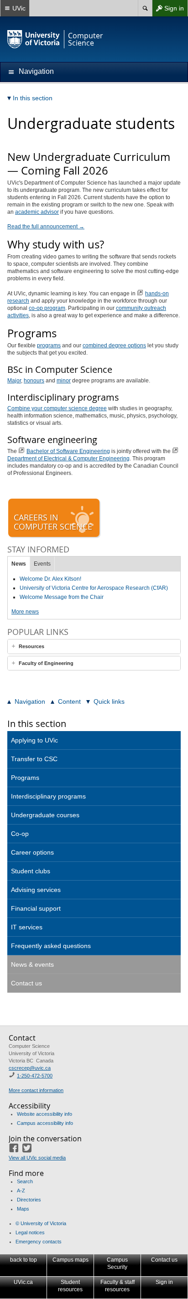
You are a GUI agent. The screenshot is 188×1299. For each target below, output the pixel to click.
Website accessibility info (44, 1114)
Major (14, 380)
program (47, 308)
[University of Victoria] (33, 39)
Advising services (36, 889)
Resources (31, 646)
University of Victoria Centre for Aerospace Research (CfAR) (94, 588)
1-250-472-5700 (34, 1075)
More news (25, 611)
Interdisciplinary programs (48, 796)
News (18, 564)
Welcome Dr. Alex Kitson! (50, 579)
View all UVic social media (37, 1157)
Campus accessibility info (45, 1123)
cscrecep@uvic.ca (30, 1068)
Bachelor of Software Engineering (68, 451)
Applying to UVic (34, 740)
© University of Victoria (41, 1223)
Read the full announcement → (45, 226)
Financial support (36, 908)
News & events (32, 964)
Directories (29, 1199)
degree (114, 345)
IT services (26, 927)
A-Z (21, 1190)
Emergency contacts (39, 1241)
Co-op (20, 833)
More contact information (36, 1090)
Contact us (26, 983)
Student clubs (30, 871)
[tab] (94, 646)
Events (42, 564)
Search (25, 1181)
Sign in (168, 10)
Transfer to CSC (34, 759)
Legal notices (30, 1232)
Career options (32, 852)
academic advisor (37, 212)
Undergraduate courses (45, 815)
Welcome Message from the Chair (62, 597)
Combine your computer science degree (57, 408)
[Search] (145, 8)
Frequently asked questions (51, 945)
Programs (25, 777)
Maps (23, 1208)
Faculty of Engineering (46, 663)
